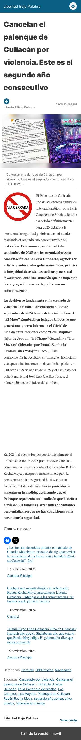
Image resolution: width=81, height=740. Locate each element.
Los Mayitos (27, 694)
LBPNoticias (44, 670)
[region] (40, 417)
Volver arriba (68, 720)
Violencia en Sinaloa (30, 703)
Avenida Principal (19, 575)
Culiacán (10, 689)
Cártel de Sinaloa (49, 684)
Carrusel (13, 616)
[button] (7, 540)
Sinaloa (9, 703)
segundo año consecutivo (53, 698)
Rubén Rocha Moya (18, 698)
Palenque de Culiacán (54, 694)
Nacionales (63, 670)
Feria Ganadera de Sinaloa (37, 689)
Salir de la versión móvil (40, 733)
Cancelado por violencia (36, 679)
